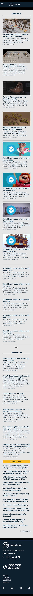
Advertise (7, 580)
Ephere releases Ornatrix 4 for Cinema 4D (14, 515)
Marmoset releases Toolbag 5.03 (15, 505)
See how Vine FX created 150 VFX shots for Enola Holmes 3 (16, 410)
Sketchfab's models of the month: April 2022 (16, 316)
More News (16, 462)
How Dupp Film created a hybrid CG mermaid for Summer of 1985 (15, 500)
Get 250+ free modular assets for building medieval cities (15, 35)
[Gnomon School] (11, 558)
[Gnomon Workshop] (12, 566)
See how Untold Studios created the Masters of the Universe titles (16, 509)
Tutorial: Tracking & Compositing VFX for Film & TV (16, 495)
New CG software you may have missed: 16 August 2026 (15, 489)
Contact (7, 578)
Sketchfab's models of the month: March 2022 (16, 332)
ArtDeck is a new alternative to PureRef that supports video (15, 478)
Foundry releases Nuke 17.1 (13, 394)
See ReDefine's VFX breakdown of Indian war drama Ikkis (16, 484)
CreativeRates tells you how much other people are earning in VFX (16, 467)
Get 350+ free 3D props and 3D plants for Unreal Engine (14, 128)
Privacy (6, 582)
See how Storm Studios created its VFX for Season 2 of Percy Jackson (16, 445)
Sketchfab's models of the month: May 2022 (16, 301)
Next (16, 347)
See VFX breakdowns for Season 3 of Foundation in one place (16, 377)
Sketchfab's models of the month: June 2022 (16, 285)
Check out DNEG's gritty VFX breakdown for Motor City (14, 521)
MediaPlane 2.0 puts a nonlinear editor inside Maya (15, 526)
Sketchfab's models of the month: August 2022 (16, 269)
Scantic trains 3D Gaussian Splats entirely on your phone (16, 428)
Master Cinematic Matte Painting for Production (16, 359)
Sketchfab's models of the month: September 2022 (16, 250)
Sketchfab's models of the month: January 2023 (16, 159)
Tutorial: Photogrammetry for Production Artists (14, 98)
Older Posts (26, 531)
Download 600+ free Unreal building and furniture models (14, 66)
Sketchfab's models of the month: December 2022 (16, 189)
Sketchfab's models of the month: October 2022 (16, 220)
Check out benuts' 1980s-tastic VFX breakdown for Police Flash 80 (16, 472)
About (5, 575)
